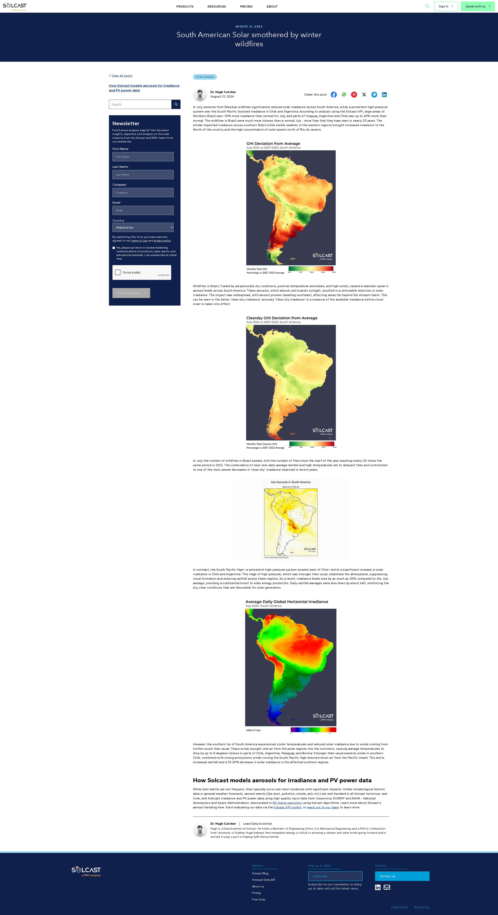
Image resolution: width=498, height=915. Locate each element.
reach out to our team (323, 807)
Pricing (256, 893)
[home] (14, 6)
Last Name (120, 167)
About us (258, 886)
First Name (121, 149)
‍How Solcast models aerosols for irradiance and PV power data (144, 88)
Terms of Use (422, 906)
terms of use (139, 240)
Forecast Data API (263, 880)
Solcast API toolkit (287, 807)
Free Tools (258, 899)
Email (117, 202)
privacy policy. (162, 240)
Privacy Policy (399, 906)
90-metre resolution (287, 803)
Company (120, 184)
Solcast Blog (260, 873)
